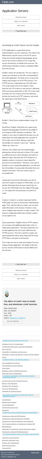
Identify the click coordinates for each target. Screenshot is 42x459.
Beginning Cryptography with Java (15, 340)
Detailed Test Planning (10, 386)
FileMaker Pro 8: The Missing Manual (16, 359)
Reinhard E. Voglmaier (17, 318)
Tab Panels (6, 368)
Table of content (21, 21)
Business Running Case (10, 440)
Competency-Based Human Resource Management (20, 412)
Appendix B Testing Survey (11, 391)
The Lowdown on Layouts (11, 363)
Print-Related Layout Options (12, 366)
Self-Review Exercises (10, 407)
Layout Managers (8, 405)
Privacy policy (35, 452)
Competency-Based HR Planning (13, 416)
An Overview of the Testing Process (15, 381)
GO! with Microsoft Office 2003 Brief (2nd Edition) (21, 434)
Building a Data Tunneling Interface (14, 371)
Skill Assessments (9, 445)
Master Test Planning (9, 383)
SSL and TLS (6, 349)
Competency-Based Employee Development (17, 421)
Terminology (6, 400)
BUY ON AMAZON (13, 321)
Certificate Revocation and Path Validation (17, 347)
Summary (5, 410)
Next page (21, 25)
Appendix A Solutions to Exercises (14, 352)
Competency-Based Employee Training (16, 419)
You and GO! (6, 448)
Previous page (21, 17)
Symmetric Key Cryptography (12, 344)
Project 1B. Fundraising (10, 443)
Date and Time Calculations (12, 373)
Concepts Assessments (10, 438)
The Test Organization (10, 389)
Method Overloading (9, 402)
